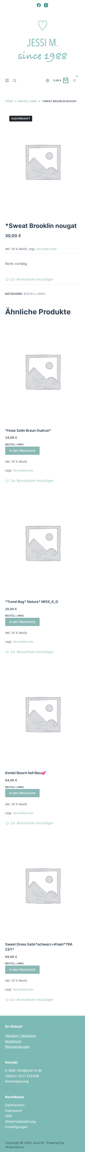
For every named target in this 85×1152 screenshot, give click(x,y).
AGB (8, 1116)
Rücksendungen (17, 1047)
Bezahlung (13, 1041)
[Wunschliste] (76, 80)
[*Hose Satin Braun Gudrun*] (42, 371)
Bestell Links (34, 293)
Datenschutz (15, 1105)
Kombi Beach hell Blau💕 (25, 773)
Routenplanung (16, 1081)
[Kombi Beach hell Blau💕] (42, 713)
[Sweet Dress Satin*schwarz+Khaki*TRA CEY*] (42, 885)
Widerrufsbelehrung (20, 1121)
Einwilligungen (16, 1127)
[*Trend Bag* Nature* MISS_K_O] (42, 542)
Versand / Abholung (20, 1036)
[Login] (47, 80)
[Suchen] (14, 80)
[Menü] (7, 80)
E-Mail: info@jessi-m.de (23, 1070)
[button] (29, 279)
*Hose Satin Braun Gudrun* (28, 430)
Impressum (13, 1110)
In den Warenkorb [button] (22, 451)
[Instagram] (46, 5)
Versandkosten (46, 249)
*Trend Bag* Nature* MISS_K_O (31, 602)
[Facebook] (39, 5)
